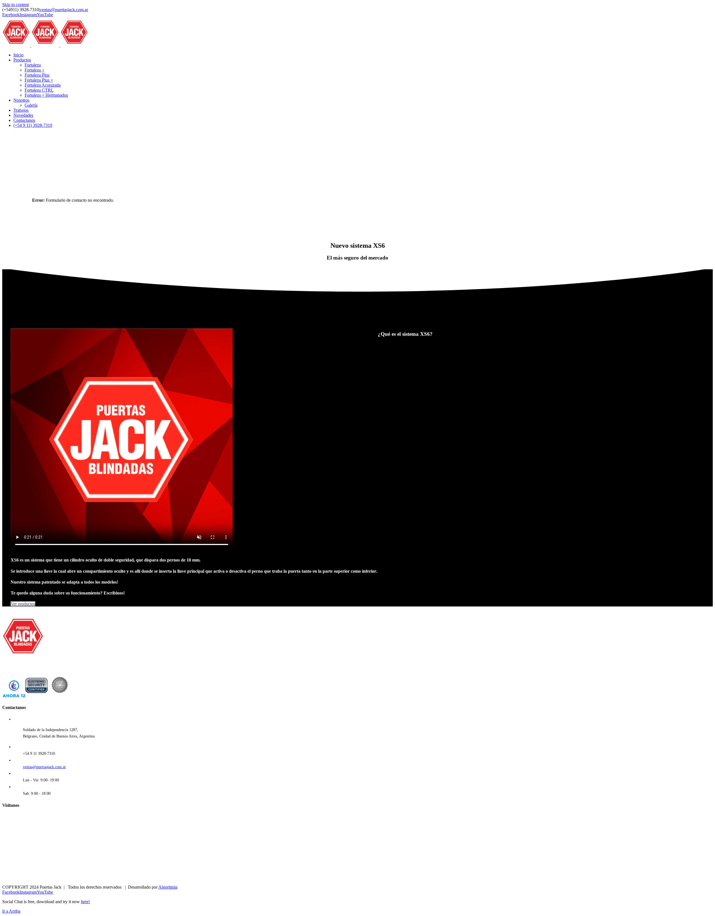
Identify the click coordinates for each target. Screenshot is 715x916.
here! (85, 901)
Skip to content (15, 4)
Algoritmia (167, 887)
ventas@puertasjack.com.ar (64, 9)
